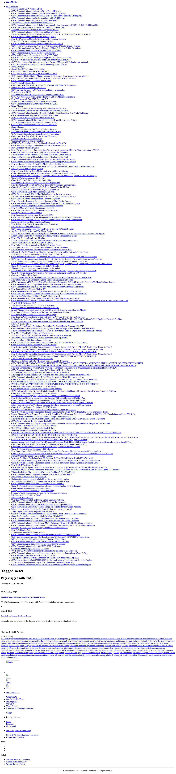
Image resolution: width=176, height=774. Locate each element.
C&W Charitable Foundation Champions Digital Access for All (37, 43)
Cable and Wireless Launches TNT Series (28, 178)
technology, (102, 655)
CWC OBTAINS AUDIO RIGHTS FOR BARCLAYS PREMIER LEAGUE (43, 78)
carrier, (110, 648)
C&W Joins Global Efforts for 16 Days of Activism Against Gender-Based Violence (45, 46)
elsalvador (82, 641)
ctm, (114, 646)
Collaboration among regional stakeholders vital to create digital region (40, 479)
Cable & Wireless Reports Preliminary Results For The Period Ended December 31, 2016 (47, 326)
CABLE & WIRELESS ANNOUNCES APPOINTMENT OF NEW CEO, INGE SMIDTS (49, 440)
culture (52, 655)
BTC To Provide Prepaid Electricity (25, 226)
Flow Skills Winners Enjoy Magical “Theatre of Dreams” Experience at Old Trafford (45, 396)
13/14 (17, 652)
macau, (108, 646)
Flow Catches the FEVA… (22, 92)
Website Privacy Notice (15, 764)
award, (98, 652)
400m (95, 643)
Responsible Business (15, 737)
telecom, (28, 648)
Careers (9, 713)
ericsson (19, 655)
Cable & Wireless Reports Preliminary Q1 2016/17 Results (35, 266)
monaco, (5, 648)
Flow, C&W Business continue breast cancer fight (31, 41)
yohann (84, 643)
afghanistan (157, 646)
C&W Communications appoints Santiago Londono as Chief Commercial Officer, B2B (46, 16)
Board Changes (17, 67)
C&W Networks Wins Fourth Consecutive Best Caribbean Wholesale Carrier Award (45, 298)
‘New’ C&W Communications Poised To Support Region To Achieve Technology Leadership (49, 261)
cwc (3, 639)
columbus (153, 655)
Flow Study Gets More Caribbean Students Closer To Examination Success (42, 280)
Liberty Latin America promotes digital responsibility (32, 490)
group (15, 639)
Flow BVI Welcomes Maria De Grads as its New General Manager (38, 39)
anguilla (39, 643)
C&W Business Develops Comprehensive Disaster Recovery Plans (38, 145)
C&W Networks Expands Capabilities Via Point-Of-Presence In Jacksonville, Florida (46, 284)
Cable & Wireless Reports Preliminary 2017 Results (32, 449)
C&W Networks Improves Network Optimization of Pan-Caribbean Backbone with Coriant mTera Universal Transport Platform (63, 391)
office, (59, 650)
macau (77, 639)
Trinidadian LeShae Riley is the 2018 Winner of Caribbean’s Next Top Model (42, 472)
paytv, (122, 646)
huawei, (129, 650)
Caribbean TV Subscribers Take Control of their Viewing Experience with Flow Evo (45, 446)
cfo (63, 655)
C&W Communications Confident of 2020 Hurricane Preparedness (38, 502)
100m (90, 643)
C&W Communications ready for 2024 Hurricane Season (34, 20)
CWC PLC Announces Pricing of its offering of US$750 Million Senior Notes (43, 97)
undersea (45, 646)
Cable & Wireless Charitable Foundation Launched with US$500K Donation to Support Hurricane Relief (54, 379)
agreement (91, 646)
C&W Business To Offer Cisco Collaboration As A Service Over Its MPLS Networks (46, 217)
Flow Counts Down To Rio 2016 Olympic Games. (32, 243)
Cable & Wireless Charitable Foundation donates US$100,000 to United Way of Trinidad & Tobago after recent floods (59, 412)
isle (144, 646)
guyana (164, 641)
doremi (78, 650)
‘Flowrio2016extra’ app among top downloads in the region (35, 268)
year (60, 655)
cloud (33, 643)
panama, (85, 650)
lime (20, 639)
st (71, 646)
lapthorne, (20, 650)
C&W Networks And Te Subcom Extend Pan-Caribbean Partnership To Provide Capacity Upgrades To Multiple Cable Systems (63, 282)
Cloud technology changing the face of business (30, 488)
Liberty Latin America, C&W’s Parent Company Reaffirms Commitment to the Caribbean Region (51, 405)
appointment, (28, 655)
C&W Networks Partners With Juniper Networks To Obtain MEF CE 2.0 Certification (46, 291)
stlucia (145, 641)
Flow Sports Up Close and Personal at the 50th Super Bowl (35, 182)
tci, (121, 655)
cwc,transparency (27, 652)
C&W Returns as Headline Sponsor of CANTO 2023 (33, 555)
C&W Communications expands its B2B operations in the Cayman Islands (41, 504)
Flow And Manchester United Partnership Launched (32, 208)
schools (61, 643)
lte (118, 652)
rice (40, 648)
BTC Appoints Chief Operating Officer (27, 169)
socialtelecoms (101, 641)
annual (88, 655)
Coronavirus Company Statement (19, 708)
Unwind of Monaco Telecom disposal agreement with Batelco (23, 597)
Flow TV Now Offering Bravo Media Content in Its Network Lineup (39, 171)
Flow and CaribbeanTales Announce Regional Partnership (35, 189)
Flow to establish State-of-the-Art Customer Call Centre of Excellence (39, 111)
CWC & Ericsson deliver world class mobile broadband (34, 125)
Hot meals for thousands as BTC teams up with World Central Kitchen (40, 481)
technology (144, 655)
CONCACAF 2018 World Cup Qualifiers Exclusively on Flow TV (38, 143)
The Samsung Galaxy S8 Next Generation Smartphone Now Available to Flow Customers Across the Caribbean (57, 349)
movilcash (168, 652)
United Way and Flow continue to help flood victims (32, 428)
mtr (14, 650)
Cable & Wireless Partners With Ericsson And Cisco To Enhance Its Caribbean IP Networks (48, 273)
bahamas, (118, 650)
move (64, 650)
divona (147, 650)
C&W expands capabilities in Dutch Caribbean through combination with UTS (43, 416)
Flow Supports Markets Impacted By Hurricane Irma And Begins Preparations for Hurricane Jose (50, 375)
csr (111, 643)
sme (29, 643)
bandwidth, (138, 648)
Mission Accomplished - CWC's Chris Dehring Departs (33, 129)
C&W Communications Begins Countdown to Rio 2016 (34, 104)
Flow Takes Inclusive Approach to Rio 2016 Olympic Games (36, 245)
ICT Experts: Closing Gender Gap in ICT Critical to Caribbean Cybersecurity (42, 562)
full (56, 655)
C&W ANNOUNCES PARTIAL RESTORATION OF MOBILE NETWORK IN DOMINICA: (51, 382)
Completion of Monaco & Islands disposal (16, 616)
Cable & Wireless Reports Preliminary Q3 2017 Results (33, 386)
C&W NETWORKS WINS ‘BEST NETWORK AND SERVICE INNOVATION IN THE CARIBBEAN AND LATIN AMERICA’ (66, 433)
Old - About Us (12, 692)
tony (37, 648)
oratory (62, 652)
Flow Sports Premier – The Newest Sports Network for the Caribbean (39, 247)
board (67, 655)
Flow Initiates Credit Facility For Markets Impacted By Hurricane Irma (40, 372)
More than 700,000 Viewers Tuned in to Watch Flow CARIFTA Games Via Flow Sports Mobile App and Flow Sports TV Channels (65, 470)
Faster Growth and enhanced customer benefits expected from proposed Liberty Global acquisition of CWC (55, 150)
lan (173, 652)
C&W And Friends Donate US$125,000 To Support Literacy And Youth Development (46, 219)
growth (14, 657)
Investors (10, 724)
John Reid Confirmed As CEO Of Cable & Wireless (32, 305)
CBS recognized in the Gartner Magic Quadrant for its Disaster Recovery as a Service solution (49, 76)
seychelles (34, 646)
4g (42, 641)
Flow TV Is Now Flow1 (21, 324)
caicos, (117, 655)
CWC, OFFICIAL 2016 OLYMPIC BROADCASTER (34, 74)
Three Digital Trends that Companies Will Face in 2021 (33, 511)
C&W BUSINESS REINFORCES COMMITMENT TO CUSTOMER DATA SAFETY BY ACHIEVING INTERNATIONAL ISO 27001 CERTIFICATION (77, 363)
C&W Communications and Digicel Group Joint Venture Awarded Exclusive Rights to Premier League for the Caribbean (60, 423)
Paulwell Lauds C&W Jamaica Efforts (26, 9)
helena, (75, 646)
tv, (47, 648)
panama (59, 639)
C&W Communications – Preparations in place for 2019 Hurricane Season (41, 474)
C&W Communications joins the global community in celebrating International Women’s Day (49, 553)
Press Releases (12, 6)
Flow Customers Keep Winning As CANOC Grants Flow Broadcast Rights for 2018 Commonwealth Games (55, 460)
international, (127, 648)
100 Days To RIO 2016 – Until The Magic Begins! (32, 231)
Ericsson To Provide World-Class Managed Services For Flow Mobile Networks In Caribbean (49, 252)
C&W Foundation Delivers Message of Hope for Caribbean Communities (41, 57)
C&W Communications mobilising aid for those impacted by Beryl (38, 13)
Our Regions (11, 701)
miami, (53, 650)
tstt (36, 650)
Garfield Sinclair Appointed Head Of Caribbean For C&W (35, 308)
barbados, (59, 648)
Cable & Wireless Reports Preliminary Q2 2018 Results (33, 407)
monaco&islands (43, 639)
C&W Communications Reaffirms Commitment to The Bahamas (37, 484)
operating (83, 646)
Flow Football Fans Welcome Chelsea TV (28, 289)
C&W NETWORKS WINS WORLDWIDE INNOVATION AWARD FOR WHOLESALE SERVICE (54, 352)
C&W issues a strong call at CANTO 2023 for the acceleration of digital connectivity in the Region (51, 560)
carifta (170, 646)
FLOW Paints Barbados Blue (23, 83)
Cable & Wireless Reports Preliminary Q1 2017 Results (33, 345)
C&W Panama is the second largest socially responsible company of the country (43, 162)
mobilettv (47, 641)
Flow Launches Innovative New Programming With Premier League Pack (41, 250)
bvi (44, 643)
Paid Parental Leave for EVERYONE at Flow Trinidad (33, 426)
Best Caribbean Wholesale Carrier (25, 148)
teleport (132, 652)
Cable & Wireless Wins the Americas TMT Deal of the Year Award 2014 (40, 60)
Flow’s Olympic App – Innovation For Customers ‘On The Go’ (37, 254)
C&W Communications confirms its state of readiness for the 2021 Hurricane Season (45, 535)
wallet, (155, 652)
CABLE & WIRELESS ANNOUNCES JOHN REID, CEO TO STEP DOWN (44, 435)
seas (51, 646)
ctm (72, 639)
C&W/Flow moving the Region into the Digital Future (33, 421)
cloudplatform (7, 650)
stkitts (139, 641)
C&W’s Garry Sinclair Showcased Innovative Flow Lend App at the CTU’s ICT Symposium (49, 342)
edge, (22, 646)
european (161, 648)
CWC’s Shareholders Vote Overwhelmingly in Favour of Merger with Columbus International (49, 62)
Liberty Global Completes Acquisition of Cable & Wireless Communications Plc (44, 236)
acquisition (133, 655)
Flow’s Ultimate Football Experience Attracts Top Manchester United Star (41, 335)
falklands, (5, 646)
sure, (127, 646)
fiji (125, 643)
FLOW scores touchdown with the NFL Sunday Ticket (33, 122)
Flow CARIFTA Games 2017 (23, 303)
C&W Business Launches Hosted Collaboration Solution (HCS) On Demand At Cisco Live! (49, 294)
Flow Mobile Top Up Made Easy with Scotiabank (31, 333)
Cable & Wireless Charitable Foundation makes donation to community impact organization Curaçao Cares (54, 463)
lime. (97, 650)
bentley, (161, 650)
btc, (124, 650)
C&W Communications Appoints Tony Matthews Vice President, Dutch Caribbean (45, 521)
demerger (9, 639)
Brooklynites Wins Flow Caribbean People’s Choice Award (35, 296)
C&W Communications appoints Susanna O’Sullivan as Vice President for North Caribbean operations (53, 525)
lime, (147, 643)
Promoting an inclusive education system (27, 532)
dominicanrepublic (33, 641)
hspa (48, 650)
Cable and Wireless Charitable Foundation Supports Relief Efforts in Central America (46, 507)
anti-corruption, (52, 652)
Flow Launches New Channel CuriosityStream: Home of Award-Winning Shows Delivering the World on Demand (58, 419)
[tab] (90, 6)
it (138, 655)
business (4, 655)
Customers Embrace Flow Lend (24, 275)
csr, (72, 648)
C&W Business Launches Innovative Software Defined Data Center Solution (42, 229)
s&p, (156, 643)
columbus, (87, 648)
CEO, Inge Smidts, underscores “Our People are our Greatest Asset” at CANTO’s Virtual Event (50, 537)
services (21, 641)
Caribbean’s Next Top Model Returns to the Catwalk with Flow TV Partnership (43, 85)
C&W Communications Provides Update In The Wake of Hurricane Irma (41, 370)
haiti (10, 643)
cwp (158, 639)
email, (170, 650)
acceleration (6, 657)
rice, (152, 650)
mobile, (12, 646)
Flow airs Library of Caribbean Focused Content (31, 340)
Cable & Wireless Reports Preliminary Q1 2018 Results (33, 393)
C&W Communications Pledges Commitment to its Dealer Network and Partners (44, 120)
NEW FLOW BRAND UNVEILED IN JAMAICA (32, 118)
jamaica (25, 639)
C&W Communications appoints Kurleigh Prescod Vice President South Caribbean (45, 518)
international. (40, 652)
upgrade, (82, 652)
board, (104, 652)
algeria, (141, 650)
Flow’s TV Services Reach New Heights (28, 238)
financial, (11, 652)
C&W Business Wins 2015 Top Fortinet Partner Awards (34, 210)
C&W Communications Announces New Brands (31, 81)
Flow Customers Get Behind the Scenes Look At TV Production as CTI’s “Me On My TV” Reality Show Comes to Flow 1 (61, 347)
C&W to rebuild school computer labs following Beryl (33, 37)
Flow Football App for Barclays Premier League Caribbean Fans (37, 94)
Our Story (10, 704)
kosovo (53, 639)
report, (94, 655)
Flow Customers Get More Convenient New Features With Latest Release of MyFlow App (48, 398)
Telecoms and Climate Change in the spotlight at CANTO (34, 30)
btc (33, 648)
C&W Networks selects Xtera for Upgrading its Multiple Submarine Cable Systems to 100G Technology (54, 175)
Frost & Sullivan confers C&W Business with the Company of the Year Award (43, 159)
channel (132, 646)
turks (109, 655)
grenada (133, 641)
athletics (101, 643)
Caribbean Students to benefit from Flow (27, 141)
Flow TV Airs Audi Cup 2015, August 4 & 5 (29, 99)
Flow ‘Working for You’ (21, 530)
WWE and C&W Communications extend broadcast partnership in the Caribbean (44, 551)
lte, (100, 650)
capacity (146, 648)
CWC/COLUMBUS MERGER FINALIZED (30, 71)
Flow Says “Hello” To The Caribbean (26, 213)
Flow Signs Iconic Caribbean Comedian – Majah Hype (33, 314)
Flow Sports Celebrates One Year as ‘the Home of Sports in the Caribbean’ (41, 312)
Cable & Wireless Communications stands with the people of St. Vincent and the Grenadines (48, 514)
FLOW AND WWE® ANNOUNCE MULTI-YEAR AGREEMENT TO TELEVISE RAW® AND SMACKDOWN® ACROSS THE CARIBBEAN (73, 365)
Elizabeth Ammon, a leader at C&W (26, 495)
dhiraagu (130, 639)
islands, (139, 646)
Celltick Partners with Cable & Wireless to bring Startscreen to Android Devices (43, 173)
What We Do (11, 697)
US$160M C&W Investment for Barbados (28, 87)
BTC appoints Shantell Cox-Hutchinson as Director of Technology (38, 539)
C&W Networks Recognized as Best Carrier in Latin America (36, 389)
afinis (15, 641)
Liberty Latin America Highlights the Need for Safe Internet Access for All (41, 509)
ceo (166, 650)
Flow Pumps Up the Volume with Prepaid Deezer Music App (36, 131)
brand (68, 652)
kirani (78, 643)
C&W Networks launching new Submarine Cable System (34, 115)
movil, (161, 652)
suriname (171, 641)
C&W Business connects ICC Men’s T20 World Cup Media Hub (37, 27)
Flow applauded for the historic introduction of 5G (31, 23)
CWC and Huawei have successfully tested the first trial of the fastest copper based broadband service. (52, 166)
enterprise (90, 641)
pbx (121, 652)
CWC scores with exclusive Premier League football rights (35, 134)
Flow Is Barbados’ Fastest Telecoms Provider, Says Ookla (34, 224)
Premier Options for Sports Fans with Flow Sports (31, 456)
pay (44, 648)
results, (4, 652)
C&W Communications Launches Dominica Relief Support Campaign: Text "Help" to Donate (49, 113)
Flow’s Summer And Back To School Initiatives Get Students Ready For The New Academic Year (51, 277)
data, (18, 646)
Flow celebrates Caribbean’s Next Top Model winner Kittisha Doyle (39, 164)
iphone (75, 641)
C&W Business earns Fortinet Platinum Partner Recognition (35, 199)
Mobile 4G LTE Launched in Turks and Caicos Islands (33, 101)
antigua (119, 641)
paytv (65, 639)
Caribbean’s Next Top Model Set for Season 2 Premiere (34, 136)
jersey (69, 641)
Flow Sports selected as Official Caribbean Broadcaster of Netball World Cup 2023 (45, 558)
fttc (40, 646)
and (15, 648)
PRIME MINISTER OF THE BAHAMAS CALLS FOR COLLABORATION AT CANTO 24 (50, 34)
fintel (129, 643)
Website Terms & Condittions (18, 759)
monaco (106, 639)
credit (161, 643)
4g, (39, 650)
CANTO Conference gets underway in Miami (30, 548)
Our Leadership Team (15, 699)
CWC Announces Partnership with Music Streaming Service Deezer (39, 64)
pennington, (30, 650)
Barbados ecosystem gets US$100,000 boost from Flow (34, 430)
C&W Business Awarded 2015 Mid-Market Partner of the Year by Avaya (41, 194)
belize (158, 641)
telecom (153, 648)
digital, (92, 650)
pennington (112, 652)
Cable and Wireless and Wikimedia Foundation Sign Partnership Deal (39, 157)
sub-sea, (95, 648)
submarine (111, 641)
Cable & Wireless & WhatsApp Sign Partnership (31, 180)
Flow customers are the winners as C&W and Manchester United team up (41, 155)
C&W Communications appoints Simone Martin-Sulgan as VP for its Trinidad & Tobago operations (51, 523)
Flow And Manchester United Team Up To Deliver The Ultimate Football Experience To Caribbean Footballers (56, 331)
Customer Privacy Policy (16, 762)
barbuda (139, 652)
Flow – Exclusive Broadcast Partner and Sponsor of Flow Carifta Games (40, 201)
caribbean (138, 639)
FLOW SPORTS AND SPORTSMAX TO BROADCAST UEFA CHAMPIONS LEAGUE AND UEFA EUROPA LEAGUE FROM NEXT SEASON (74, 437)
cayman (62, 641)
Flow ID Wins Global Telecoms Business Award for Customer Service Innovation (44, 240)
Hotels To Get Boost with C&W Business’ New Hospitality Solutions (39, 361)
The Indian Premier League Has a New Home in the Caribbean (37, 206)
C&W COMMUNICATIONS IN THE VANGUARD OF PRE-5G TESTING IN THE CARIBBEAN (53, 356)
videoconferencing (19, 643)
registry (135, 643)
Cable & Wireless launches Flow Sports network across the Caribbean (39, 152)
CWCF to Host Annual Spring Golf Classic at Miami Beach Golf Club (40, 541)
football (110, 650)
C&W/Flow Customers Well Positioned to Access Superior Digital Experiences (43, 409)
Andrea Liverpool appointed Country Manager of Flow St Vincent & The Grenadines (46, 48)
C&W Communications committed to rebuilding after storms (35, 32)
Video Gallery (12, 706)
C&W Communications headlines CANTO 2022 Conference (36, 546)
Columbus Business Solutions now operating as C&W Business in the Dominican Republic (48, 400)
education (53, 643)
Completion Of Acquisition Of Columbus (28, 69)
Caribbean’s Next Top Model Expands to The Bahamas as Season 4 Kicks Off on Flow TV (48, 444)
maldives (99, 639)
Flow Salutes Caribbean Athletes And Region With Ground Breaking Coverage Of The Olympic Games (53, 270)
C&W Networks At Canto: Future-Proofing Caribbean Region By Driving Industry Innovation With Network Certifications (61, 264)
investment (90, 652)
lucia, (43, 650)
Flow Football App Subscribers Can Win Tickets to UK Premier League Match (43, 185)
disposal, (20, 648)
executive (74, 655)
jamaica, (141, 643)
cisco (107, 643)
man (150, 646)
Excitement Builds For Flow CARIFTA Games (30, 222)
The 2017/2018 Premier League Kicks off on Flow (32, 358)
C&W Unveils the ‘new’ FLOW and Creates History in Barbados (38, 90)
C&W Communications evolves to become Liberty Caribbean (36, 50)
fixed (162, 639)
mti (34, 639)
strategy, (82, 655)
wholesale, (117, 648)
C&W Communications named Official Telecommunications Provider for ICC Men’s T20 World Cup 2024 (54, 25)
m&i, (11, 648)
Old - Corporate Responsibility (18, 730)
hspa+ (135, 650)
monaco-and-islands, (62, 646)
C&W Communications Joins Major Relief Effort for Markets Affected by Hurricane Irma (47, 377)
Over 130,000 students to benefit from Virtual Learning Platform (37, 500)
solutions (12, 655)
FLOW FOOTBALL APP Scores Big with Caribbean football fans (38, 108)
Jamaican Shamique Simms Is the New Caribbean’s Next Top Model (39, 338)
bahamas (168, 639)
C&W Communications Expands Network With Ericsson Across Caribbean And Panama (47, 287)
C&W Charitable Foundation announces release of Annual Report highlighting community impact (51, 565)
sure (31, 639)
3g (69, 639)
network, (74, 652)
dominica (126, 641)
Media (8, 721)
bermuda (9, 641)
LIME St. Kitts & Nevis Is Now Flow (26, 138)
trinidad (4, 643)
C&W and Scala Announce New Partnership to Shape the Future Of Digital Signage (45, 203)
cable (3, 641)
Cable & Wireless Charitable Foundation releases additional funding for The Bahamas (46, 486)
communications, (41, 655)
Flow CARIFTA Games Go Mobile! (26, 465)
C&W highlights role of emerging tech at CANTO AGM (34, 55)
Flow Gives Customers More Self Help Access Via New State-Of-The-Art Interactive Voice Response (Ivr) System (58, 233)
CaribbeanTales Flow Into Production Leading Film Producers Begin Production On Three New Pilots (53, 328)
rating (166, 643)
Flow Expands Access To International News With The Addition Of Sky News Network (47, 321)
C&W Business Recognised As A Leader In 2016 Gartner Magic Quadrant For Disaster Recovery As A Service (56, 259)
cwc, (152, 643)
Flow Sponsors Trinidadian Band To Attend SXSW (32, 215)
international (162, 655)
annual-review (70, 643)
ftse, (69, 648)
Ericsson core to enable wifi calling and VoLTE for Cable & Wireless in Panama (43, 196)
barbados (55, 641)
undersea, (103, 648)
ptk (47, 643)
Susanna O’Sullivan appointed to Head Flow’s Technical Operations (39, 493)
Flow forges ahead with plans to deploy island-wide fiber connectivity (39, 528)
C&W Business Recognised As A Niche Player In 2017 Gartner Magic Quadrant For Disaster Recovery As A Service (59, 467)
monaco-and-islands (118, 639)
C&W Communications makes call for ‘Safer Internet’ (33, 53)
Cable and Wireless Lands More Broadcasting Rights (32, 192)
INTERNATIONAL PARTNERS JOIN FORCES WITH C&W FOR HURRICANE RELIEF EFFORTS (55, 384)
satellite (126, 652)
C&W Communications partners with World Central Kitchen (36, 11)
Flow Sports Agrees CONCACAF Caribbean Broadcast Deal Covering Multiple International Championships (56, 451)
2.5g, (27, 646)
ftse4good (78, 648)
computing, (100, 646)
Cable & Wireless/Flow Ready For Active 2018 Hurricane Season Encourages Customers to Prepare (52, 402)
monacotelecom (149, 639)
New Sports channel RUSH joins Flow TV (29, 477)
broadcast (71, 650)
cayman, (51, 648)
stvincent (152, 641)
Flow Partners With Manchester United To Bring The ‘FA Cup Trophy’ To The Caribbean (48, 317)
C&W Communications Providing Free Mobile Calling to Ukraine (38, 544)
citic (118, 646)
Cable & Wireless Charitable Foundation (22, 735)
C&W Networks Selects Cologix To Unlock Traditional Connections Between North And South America (54, 257)
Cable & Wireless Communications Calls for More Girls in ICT (37, 516)
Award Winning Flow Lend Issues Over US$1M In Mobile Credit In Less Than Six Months (48, 310)
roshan (165, 646)
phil (156, 650)
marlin (170, 655)
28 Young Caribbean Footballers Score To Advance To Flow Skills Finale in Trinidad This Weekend (52, 458)
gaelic (104, 650)
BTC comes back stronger (22, 497)
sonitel (126, 655)
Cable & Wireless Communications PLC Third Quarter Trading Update (40, 187)
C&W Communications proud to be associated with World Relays (38, 18)
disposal (146, 652)
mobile (92, 639)
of (147, 646)
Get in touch (11, 726)
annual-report (118, 643)
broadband (84, 639)
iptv (65, 648)
